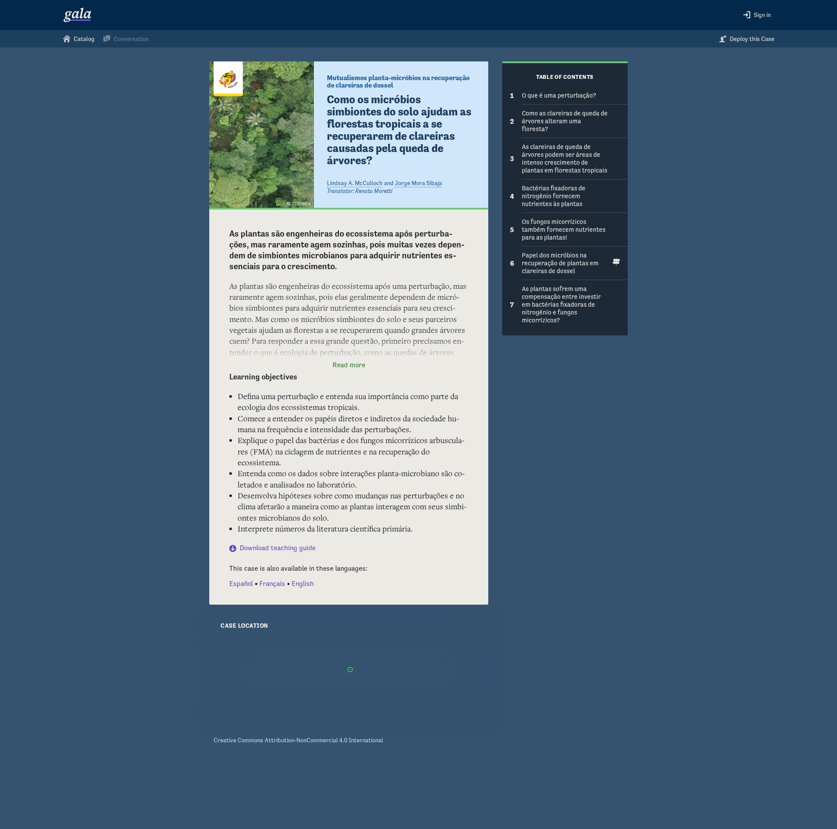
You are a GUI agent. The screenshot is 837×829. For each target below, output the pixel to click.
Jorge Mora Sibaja (418, 182)
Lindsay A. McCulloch (355, 182)
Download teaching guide (278, 548)
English (303, 583)
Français (272, 583)
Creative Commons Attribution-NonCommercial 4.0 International (298, 740)
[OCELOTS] (228, 78)
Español (241, 583)
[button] (757, 15)
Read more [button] (349, 365)
